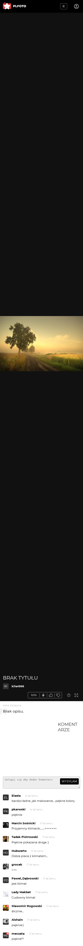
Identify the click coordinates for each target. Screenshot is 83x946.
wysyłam (69, 781)
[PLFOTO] (14, 6)
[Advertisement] (30, 748)
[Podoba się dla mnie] (51, 695)
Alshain (17, 919)
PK (6, 811)
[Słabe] (58, 695)
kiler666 (18, 686)
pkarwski (18, 809)
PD (6, 880)
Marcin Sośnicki (24, 823)
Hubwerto (19, 851)
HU (5, 853)
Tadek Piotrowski (25, 837)
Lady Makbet (21, 892)
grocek (17, 864)
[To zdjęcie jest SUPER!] (43, 695)
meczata (18, 933)
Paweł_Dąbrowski (25, 878)
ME (5, 935)
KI (5, 686)
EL (6, 797)
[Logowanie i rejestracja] (76, 6)
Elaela (16, 795)
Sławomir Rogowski (27, 906)
